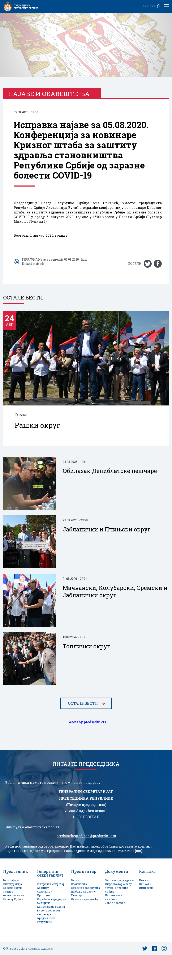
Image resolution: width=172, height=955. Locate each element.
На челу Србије (13, 899)
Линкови (145, 884)
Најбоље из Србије (83, 891)
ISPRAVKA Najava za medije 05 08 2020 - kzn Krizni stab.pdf (54, 261)
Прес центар (83, 871)
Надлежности (12, 888)
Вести (75, 880)
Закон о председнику (120, 880)
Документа (116, 871)
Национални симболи (113, 897)
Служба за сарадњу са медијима (51, 901)
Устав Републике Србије (116, 889)
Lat (152, 6)
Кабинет (43, 888)
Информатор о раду (118, 884)
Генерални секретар (51, 884)
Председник (15, 871)
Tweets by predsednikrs (86, 722)
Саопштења (79, 884)
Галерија (76, 895)
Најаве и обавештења (85, 888)
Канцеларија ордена (51, 907)
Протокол (43, 895)
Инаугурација (12, 884)
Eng (145, 6)
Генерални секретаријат (50, 873)
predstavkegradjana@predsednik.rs (86, 835)
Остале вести (83, 703)
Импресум (146, 888)
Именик (144, 880)
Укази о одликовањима (13, 893)
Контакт (147, 871)
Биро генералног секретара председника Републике (48, 916)
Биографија (11, 880)
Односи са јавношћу (84, 899)
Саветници (44, 891)
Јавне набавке (115, 903)
